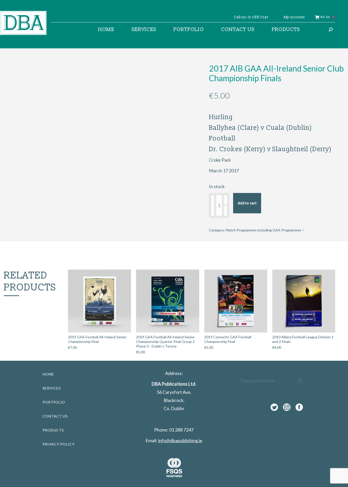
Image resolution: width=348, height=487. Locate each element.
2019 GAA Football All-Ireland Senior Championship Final (97, 339)
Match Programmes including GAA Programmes (263, 230)
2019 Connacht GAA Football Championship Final (227, 339)
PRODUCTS (53, 430)
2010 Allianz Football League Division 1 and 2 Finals (302, 339)
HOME (48, 374)
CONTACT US (55, 416)
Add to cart (247, 203)
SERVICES (52, 388)
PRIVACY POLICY (59, 444)
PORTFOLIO (54, 402)
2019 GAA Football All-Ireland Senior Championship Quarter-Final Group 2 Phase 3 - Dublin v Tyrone (165, 341)
